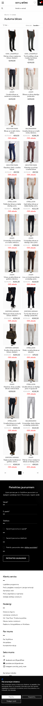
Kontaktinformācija (9, 646)
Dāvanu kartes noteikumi (11, 621)
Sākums (6, 15)
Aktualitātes (7, 642)
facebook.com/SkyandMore (15, 660)
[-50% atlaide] (12, 115)
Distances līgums (9, 612)
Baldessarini (31, 129)
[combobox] (36, 25)
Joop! (12, 92)
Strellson (12, 202)
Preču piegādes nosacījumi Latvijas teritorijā (18, 588)
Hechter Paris (12, 129)
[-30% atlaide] (31, 115)
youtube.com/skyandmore (14, 663)
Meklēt (2, 8)
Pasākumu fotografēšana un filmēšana (16, 624)
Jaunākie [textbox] (36, 25)
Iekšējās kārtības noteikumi (12, 597)
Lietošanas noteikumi (10, 615)
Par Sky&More (8, 639)
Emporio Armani (12, 311)
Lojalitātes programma (11, 584)
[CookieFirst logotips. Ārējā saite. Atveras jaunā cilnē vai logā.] (2, 679)
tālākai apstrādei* (31, 547)
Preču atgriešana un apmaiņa (13, 594)
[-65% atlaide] (31, 444)
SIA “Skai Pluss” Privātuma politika (14, 618)
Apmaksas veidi (8, 591)
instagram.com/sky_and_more (16, 666)
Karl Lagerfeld (12, 54)
